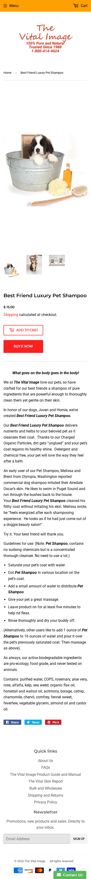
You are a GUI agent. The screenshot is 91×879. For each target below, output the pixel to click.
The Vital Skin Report (45, 781)
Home (7, 72)
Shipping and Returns (45, 795)
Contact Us (72, 875)
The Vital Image (34, 861)
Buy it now (23, 346)
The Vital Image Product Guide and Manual (45, 774)
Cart (84, 6)
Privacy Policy (45, 802)
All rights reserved (61, 861)
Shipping (11, 314)
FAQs (45, 767)
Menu (14, 6)
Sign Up (78, 839)
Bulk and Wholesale (45, 788)
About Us (45, 760)
